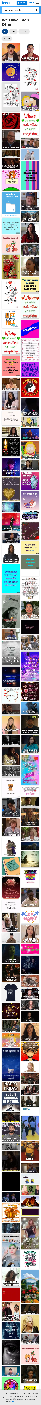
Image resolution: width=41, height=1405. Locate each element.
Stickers (24, 31)
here (12, 1402)
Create (23, 3)
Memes (7, 38)
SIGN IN (31, 3)
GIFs (13, 31)
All (5, 31)
